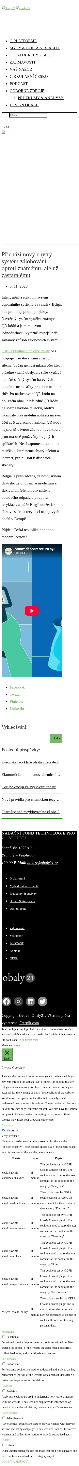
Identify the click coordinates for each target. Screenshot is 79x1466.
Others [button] (5, 1439)
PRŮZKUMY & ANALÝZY (41, 98)
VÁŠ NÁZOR (21, 69)
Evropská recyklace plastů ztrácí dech (30, 762)
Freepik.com (29, 1023)
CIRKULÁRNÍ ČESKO (29, 76)
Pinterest (16, 701)
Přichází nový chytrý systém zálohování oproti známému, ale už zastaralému (30, 264)
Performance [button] (9, 1358)
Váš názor (16, 935)
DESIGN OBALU (24, 105)
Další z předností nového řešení (26, 351)
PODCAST (19, 83)
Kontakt (15, 950)
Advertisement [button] (10, 1412)
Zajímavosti (17, 928)
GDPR (14, 958)
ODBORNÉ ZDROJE (27, 91)
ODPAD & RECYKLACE (31, 55)
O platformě (17, 878)
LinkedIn (17, 708)
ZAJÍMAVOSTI (22, 62)
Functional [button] (8, 1331)
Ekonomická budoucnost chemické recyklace (31, 774)
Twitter (15, 694)
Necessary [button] (7, 1125)
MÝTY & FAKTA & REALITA (35, 48)
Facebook (17, 687)
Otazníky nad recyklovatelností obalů (31, 812)
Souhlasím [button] (26, 1039)
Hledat (56, 738)
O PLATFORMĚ (23, 41)
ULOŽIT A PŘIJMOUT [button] (15, 1461)
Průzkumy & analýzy (23, 893)
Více (35, 1039)
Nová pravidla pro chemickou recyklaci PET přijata (31, 799)
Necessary (12, 1130)
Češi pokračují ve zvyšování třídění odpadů (31, 787)
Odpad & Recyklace (22, 901)
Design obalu (18, 908)
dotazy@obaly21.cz (42, 863)
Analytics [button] (7, 1385)
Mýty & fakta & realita (24, 886)
